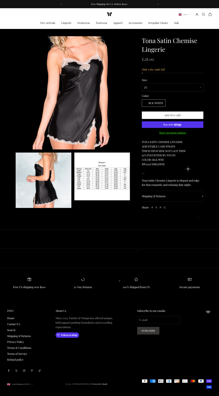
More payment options (172, 133)
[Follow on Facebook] (8, 370)
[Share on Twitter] (156, 207)
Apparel (117, 23)
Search (11, 330)
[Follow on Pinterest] (31, 370)
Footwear (101, 23)
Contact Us (13, 324)
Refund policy (15, 359)
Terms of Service (17, 354)
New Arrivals (47, 23)
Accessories (135, 23)
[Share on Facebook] (152, 207)
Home (10, 318)
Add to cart (172, 115)
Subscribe (148, 330)
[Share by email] (164, 207)
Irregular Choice (158, 23)
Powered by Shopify (100, 384)
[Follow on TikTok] (39, 370)
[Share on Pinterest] (160, 207)
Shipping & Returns (19, 336)
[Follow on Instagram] (24, 370)
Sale (176, 23)
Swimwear (83, 23)
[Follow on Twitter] (16, 370)
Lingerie (66, 23)
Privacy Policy (15, 342)
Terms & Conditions (19, 348)
